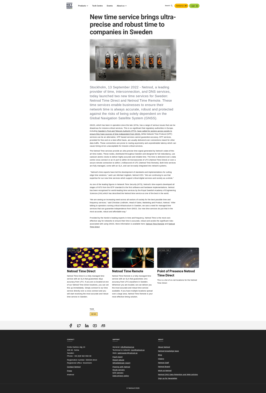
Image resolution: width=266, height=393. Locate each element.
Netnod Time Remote (155, 224)
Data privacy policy (121, 376)
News (93, 314)
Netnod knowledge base (168, 351)
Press (69, 371)
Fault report (118, 357)
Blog (160, 355)
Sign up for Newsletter (167, 378)
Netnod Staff (163, 363)
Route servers (119, 370)
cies (196, 375)
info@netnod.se (127, 347)
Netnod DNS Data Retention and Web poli (176, 375)
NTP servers (118, 373)
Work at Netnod (165, 371)
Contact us (180, 6)
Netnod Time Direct (81, 271)
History (161, 359)
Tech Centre (97, 6)
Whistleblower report (121, 363)
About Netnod (164, 347)
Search (167, 5)
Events (110, 6)
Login (193, 6)
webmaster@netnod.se (128, 353)
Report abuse (118, 360)
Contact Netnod (74, 367)
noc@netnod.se (138, 350)
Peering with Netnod (121, 367)
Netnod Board (164, 367)
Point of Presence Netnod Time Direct (176, 273)
